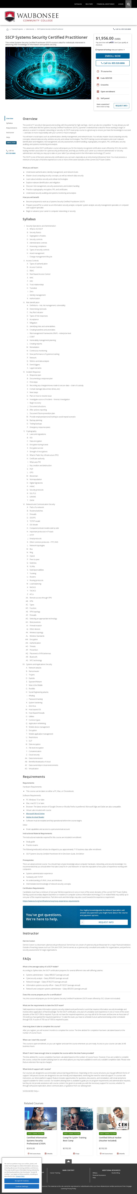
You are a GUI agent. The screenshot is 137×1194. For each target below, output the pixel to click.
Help (94, 1178)
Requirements (11, 128)
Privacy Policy (71, 1189)
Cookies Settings (22, 1186)
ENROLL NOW (113, 55)
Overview (9, 118)
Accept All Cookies (22, 1181)
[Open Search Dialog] (128, 4)
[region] (22, 1175)
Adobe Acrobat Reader (35, 817)
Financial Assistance (99, 1175)
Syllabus (9, 123)
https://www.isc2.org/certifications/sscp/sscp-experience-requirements (51, 901)
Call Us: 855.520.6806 (122, 29)
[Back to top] (68, 1170)
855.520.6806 (10, 153)
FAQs (8, 137)
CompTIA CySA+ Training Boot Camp (74, 1139)
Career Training (55, 1173)
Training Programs (17, 29)
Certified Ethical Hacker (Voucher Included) (110, 1139)
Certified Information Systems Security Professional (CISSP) (37, 1140)
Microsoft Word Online (35, 813)
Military (95, 1173)
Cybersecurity (30, 29)
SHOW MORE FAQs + (31, 1091)
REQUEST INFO (121, 106)
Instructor (10, 133)
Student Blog (116, 1173)
